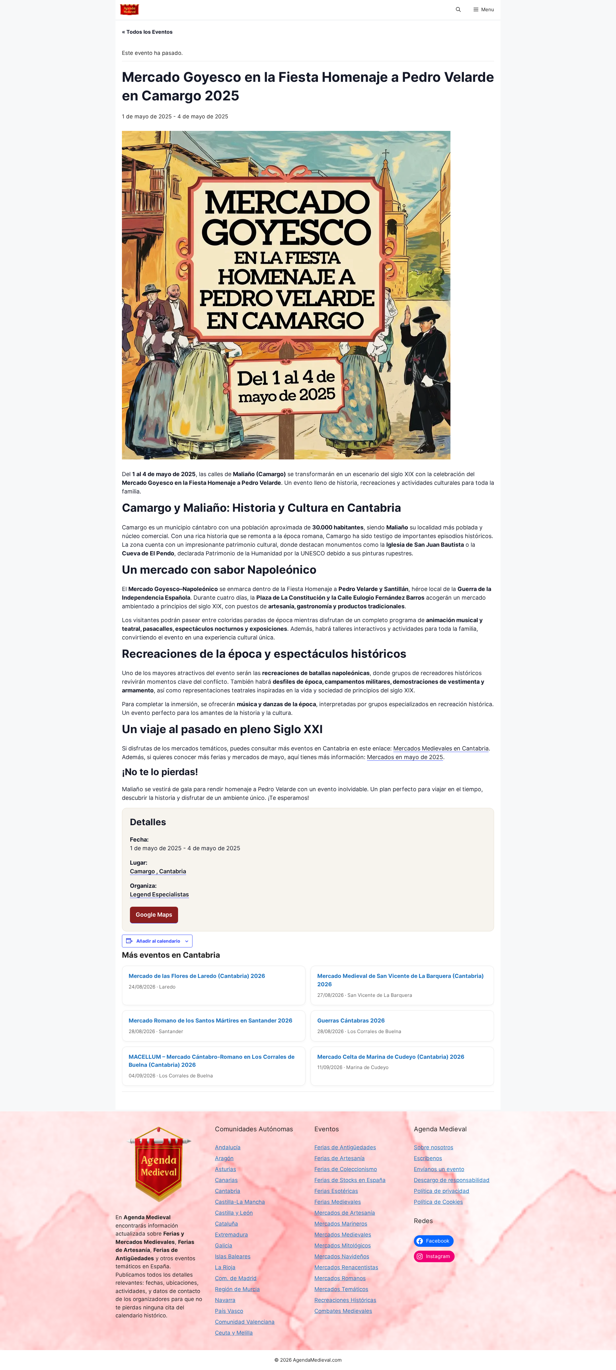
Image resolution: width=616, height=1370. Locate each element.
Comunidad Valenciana (245, 1322)
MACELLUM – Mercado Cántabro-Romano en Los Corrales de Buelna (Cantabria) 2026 (212, 1060)
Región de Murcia (237, 1289)
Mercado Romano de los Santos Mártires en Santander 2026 (210, 1020)
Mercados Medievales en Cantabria (441, 748)
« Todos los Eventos (147, 32)
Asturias (225, 1169)
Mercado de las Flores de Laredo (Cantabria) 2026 (197, 975)
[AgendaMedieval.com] (130, 9)
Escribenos (428, 1158)
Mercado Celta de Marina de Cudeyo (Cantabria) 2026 (390, 1056)
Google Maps (154, 914)
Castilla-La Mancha (240, 1202)
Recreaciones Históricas (345, 1300)
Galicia (223, 1245)
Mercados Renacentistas (346, 1267)
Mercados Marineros (340, 1223)
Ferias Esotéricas (336, 1191)
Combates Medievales (343, 1311)
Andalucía (228, 1147)
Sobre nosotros (433, 1147)
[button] (458, 9)
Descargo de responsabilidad (452, 1180)
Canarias (226, 1180)
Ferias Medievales (337, 1202)
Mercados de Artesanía (344, 1213)
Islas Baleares (233, 1256)
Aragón (224, 1158)
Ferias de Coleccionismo (345, 1169)
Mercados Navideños (341, 1256)
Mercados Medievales (342, 1234)
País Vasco (229, 1311)
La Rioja (225, 1267)
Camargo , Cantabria (158, 871)
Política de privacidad (441, 1191)
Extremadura (231, 1234)
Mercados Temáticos (341, 1289)
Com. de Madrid (236, 1278)
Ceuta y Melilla (234, 1333)
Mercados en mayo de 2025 (405, 757)
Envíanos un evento (439, 1169)
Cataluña (226, 1223)
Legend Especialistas (159, 894)
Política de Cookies (438, 1202)
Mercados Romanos (340, 1278)
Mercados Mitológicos (342, 1245)
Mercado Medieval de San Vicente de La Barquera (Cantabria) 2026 (400, 980)
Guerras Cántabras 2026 (351, 1020)
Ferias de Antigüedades (345, 1147)
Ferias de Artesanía (339, 1158)
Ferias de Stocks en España (350, 1180)
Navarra (225, 1300)
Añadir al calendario (158, 941)
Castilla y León (234, 1213)
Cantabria (227, 1191)
